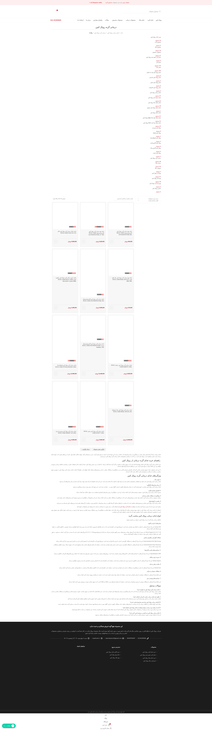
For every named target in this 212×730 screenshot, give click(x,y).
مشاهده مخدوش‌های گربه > (95, 2)
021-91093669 (55, 20)
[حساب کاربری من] (51, 11)
